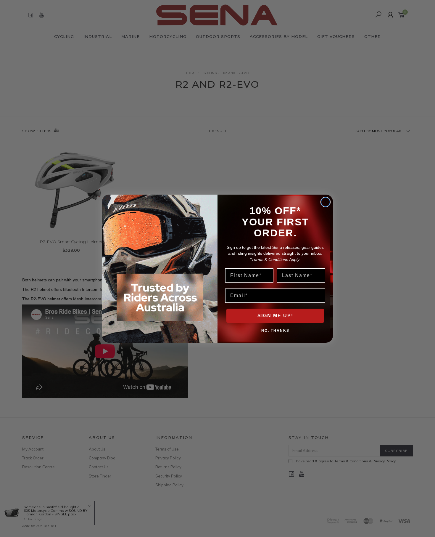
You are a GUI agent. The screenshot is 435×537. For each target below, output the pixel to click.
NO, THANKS (275, 330)
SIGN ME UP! (275, 315)
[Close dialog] (325, 202)
